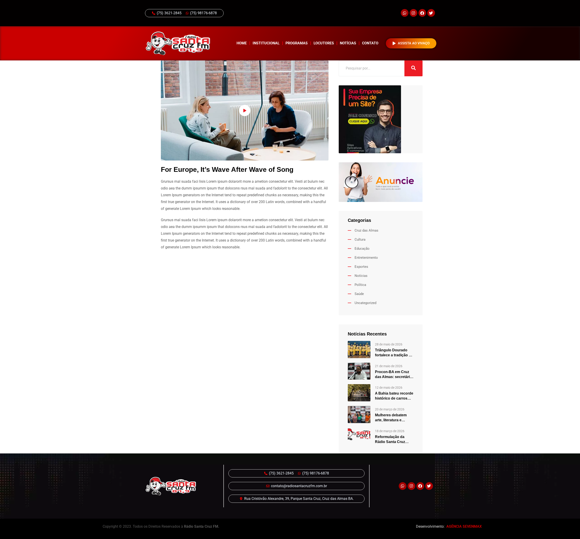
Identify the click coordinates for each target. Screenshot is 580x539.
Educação (362, 249)
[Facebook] (422, 13)
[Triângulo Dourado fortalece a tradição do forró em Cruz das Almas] (359, 349)
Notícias (348, 43)
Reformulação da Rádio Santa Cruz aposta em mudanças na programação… (393, 439)
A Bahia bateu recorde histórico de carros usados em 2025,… (394, 396)
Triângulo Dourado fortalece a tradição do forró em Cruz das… (394, 353)
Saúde (359, 294)
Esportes (361, 267)
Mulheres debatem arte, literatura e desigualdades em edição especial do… (393, 418)
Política (360, 285)
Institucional (266, 43)
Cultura (360, 239)
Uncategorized (365, 303)
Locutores (324, 43)
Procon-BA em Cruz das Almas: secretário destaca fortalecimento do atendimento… (393, 374)
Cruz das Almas (366, 230)
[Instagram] (413, 13)
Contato (370, 43)
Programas (296, 43)
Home (242, 43)
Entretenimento (366, 258)
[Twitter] (431, 13)
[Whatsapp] (404, 13)
